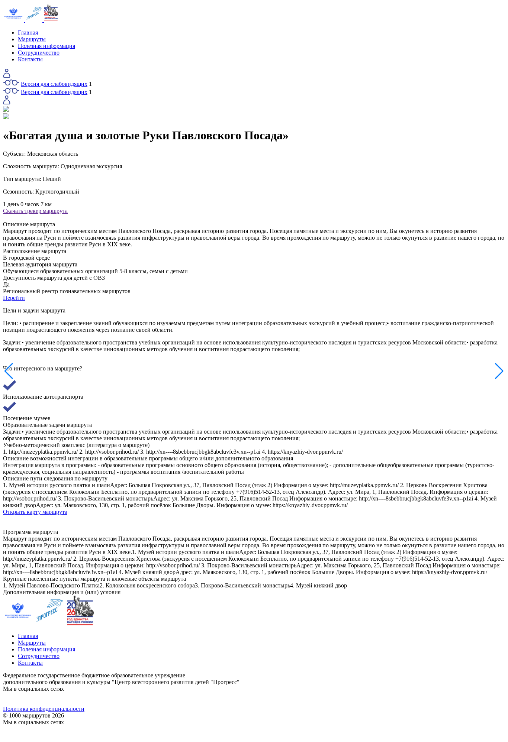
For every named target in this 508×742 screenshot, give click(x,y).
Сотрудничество (39, 52)
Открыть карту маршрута (35, 512)
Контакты (30, 59)
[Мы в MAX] (317, 699)
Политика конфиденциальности (43, 709)
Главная (28, 32)
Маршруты (32, 39)
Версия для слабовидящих (54, 84)
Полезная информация (46, 46)
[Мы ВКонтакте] (66, 699)
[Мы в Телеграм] (191, 699)
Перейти (14, 298)
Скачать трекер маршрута (35, 211)
